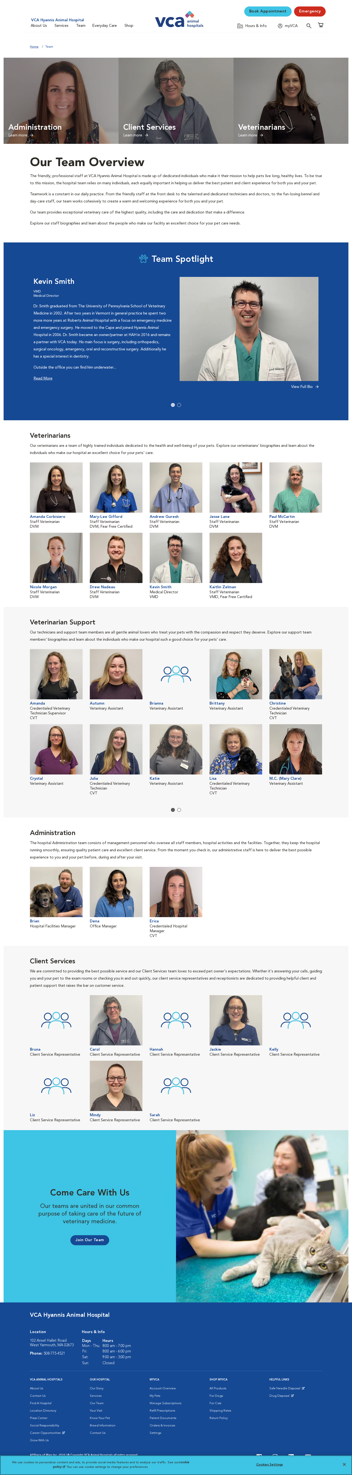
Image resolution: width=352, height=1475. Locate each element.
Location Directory (43, 1410)
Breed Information (102, 1425)
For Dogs (216, 1395)
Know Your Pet (100, 1418)
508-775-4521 (54, 1354)
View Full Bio (302, 387)
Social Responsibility (44, 1425)
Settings (155, 1433)
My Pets (155, 1395)
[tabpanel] (176, 335)
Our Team (97, 1403)
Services (61, 26)
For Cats (215, 1403)
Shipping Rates (220, 1410)
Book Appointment (268, 11)
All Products (218, 1388)
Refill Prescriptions (162, 1410)
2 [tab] (179, 405)
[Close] (344, 1464)
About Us (39, 26)
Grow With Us (39, 1440)
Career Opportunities (46, 1434)
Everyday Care (104, 26)
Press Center (38, 1418)
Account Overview (163, 1388)
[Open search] (310, 26)
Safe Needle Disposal (285, 1389)
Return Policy (219, 1418)
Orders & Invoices (162, 1425)
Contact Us (37, 1395)
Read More (43, 379)
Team (80, 26)
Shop (129, 26)
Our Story (96, 1388)
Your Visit (96, 1410)
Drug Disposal (281, 1397)
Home (34, 46)
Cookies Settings (269, 1464)
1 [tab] (173, 405)
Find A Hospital (40, 1403)
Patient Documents (163, 1418)
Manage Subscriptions (165, 1403)
